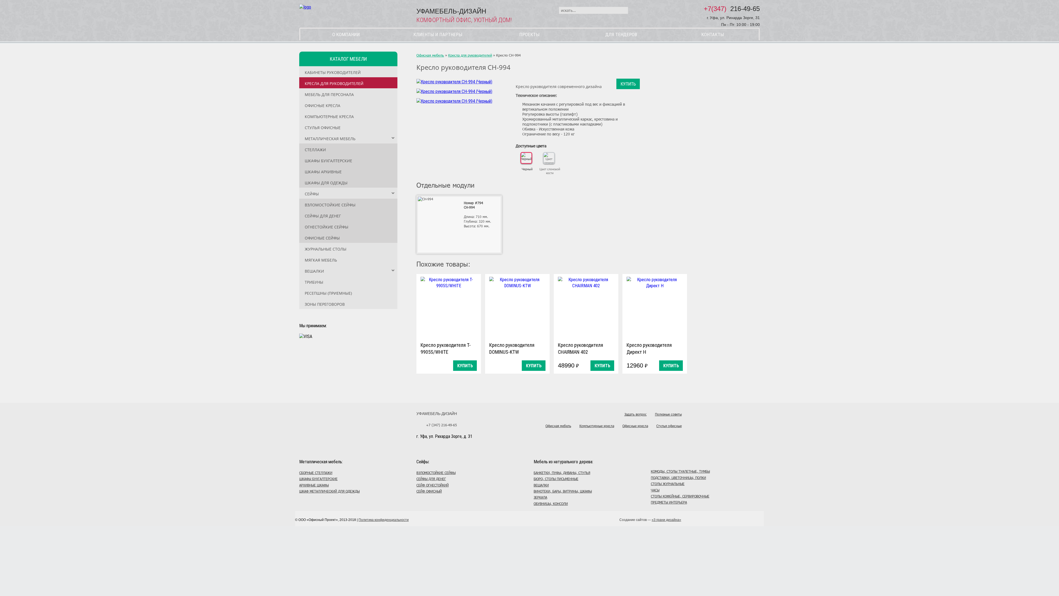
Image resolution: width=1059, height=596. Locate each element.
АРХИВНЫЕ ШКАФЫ (314, 485)
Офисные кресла (322, 105)
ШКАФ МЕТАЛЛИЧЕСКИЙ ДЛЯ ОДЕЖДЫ (329, 491)
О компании (346, 34)
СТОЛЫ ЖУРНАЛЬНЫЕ (667, 484)
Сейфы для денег (323, 216)
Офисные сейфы (322, 238)
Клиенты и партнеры (437, 34)
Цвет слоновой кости (549, 171)
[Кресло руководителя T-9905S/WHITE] (449, 307)
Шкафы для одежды (326, 182)
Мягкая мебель (321, 260)
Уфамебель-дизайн (436, 413)
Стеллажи (315, 149)
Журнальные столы (325, 249)
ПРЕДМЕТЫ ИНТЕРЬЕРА (669, 502)
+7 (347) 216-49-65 (441, 425)
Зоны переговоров (325, 304)
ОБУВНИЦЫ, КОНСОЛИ (551, 503)
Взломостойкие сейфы (330, 204)
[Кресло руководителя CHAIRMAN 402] (586, 307)
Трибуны (314, 282)
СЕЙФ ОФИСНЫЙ (429, 491)
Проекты (529, 34)
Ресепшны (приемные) (328, 293)
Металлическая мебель (330, 138)
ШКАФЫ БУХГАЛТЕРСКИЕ (318, 479)
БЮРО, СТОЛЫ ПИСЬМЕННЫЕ (556, 479)
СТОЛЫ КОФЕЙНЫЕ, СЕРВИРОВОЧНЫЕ (680, 496)
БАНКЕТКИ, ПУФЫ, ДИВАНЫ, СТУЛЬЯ (562, 473)
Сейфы (312, 193)
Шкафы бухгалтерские (328, 160)
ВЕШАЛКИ (541, 485)
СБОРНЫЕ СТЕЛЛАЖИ (315, 473)
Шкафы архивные (323, 171)
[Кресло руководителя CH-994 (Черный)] (454, 82)
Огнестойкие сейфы (326, 227)
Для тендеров (621, 34)
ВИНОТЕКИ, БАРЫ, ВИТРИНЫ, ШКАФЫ (563, 491)
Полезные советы (668, 414)
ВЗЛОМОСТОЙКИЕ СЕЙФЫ (436, 473)
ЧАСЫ (655, 490)
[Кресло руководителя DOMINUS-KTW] (517, 307)
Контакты (712, 34)
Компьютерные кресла (329, 116)
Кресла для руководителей (334, 83)
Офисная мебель (430, 55)
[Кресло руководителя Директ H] (655, 307)
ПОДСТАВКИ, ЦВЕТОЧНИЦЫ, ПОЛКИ (678, 478)
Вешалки (314, 271)
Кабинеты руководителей (333, 72)
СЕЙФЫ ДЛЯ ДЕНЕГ (431, 479)
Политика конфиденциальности (384, 520)
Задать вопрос (635, 414)
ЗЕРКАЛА (540, 497)
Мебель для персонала (329, 94)
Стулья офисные (323, 127)
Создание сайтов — (650, 520)
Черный (527, 169)
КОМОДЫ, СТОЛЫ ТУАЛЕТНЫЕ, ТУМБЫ (680, 471)
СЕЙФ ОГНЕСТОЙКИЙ (432, 485)
